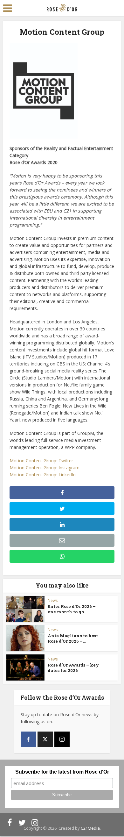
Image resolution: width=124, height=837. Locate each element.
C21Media (90, 828)
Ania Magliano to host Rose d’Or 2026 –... (73, 638)
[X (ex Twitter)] (45, 739)
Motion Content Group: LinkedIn (43, 475)
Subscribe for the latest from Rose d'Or (62, 772)
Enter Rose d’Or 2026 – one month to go (72, 609)
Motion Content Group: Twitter (41, 461)
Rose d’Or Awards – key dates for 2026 (73, 667)
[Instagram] (62, 739)
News (53, 600)
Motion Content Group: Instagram (44, 468)
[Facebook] (28, 739)
